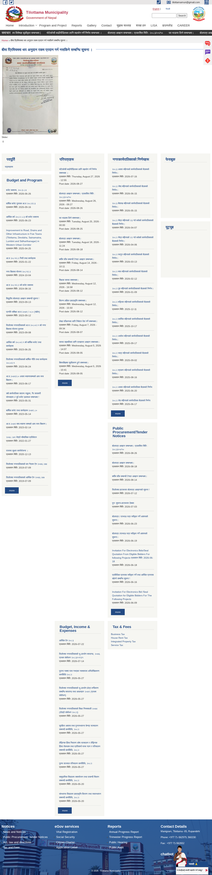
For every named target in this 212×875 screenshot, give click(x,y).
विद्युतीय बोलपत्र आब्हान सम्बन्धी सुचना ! (22, 298)
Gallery (91, 25)
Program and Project (53, 25)
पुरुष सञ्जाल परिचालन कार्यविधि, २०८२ (75, 763)
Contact (106, 25)
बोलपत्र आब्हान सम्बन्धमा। (70, 238)
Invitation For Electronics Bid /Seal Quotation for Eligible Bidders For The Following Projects (132, 595)
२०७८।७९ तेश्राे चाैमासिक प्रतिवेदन (21, 437)
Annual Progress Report (124, 831)
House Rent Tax (119, 637)
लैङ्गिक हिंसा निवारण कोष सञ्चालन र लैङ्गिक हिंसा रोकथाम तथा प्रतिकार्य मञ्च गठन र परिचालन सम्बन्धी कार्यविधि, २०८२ (79, 746)
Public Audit (116, 847)
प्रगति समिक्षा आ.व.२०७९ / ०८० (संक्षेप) (23, 311)
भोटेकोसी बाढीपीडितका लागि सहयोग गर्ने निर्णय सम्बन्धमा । (65, 32)
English (156, 9)
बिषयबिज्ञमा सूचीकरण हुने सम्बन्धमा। (74, 362)
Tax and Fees (11, 847)
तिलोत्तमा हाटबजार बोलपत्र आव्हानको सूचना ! (131, 489)
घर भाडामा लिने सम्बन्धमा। (172, 32)
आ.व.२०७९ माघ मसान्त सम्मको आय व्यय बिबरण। (26, 423)
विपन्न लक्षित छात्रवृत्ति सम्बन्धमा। (73, 300)
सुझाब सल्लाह (124, 25)
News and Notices (14, 831)
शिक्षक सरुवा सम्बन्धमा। (69, 280)
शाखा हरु (141, 25)
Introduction (26, 25)
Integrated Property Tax (123, 641)
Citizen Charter (65, 842)
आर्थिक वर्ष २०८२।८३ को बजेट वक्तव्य (22, 217)
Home (10, 25)
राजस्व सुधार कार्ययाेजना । (17, 450)
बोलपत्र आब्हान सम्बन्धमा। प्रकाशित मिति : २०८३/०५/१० (126, 32)
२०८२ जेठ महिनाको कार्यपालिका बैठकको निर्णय (131, 400)
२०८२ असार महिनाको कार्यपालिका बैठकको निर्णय (132, 387)
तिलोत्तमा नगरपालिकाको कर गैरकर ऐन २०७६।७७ (26, 464)
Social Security (65, 837)
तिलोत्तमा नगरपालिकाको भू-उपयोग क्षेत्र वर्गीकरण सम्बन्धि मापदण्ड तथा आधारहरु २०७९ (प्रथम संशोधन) (79, 692)
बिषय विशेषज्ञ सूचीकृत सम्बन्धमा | (16, 32)
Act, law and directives (17, 842)
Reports (77, 25)
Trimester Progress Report (125, 837)
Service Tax (117, 645)
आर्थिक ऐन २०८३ (66, 640)
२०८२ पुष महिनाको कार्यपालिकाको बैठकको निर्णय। (133, 288)
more (12, 490)
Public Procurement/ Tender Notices (25, 837)
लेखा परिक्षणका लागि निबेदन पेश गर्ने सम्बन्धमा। (78, 321)
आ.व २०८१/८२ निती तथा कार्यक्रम (20, 258)
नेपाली (168, 9)
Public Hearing (118, 842)
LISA (154, 25)
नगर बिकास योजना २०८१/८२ (18, 271)
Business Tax (118, 634)
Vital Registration (66, 831)
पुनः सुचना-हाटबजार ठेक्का (123, 503)
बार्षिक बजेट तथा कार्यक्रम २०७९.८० (21, 410)
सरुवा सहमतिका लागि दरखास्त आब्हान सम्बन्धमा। (79, 342)
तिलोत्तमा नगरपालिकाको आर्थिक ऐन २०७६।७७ (25, 477)
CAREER (183, 25)
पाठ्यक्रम (9, 166)
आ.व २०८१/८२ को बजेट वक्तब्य (19, 285)
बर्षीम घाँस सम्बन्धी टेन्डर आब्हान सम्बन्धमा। (76, 259)
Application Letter (67, 847)
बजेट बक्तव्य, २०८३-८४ (16, 190)
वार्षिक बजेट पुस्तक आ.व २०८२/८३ (21, 203)
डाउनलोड (167, 25)
